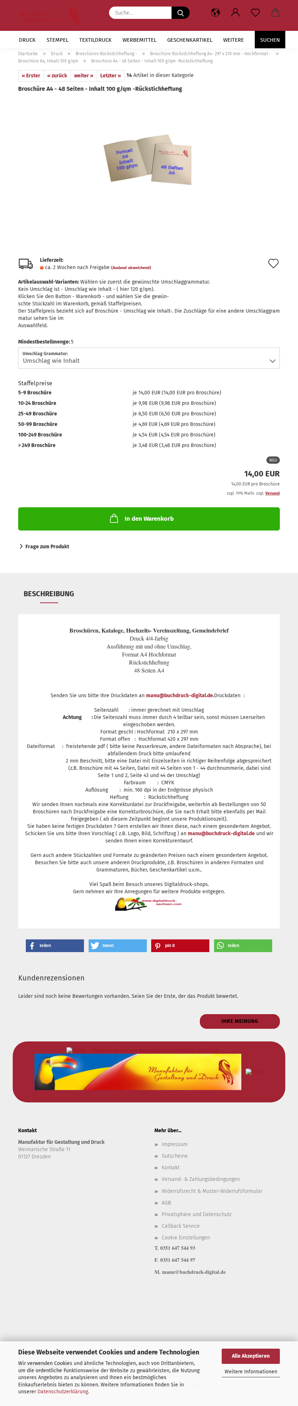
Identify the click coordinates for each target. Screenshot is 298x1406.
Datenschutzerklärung (62, 1392)
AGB (166, 1203)
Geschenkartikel (189, 40)
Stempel (57, 40)
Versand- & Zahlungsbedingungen (201, 1179)
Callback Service (181, 1226)
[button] (235, 12)
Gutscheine (175, 1156)
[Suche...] (181, 13)
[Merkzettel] (255, 12)
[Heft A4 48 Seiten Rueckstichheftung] (149, 148)
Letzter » (110, 76)
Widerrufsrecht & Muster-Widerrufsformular (212, 1191)
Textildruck (95, 40)
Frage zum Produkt (47, 547)
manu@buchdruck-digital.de (221, 833)
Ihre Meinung (239, 1021)
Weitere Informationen (251, 1372)
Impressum (175, 1144)
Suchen (270, 40)
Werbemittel (139, 40)
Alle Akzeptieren (251, 1356)
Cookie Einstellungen (186, 1238)
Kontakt (171, 1168)
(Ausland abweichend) (131, 267)
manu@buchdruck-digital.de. (180, 695)
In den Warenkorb (149, 519)
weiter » (83, 76)
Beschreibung (49, 593)
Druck (27, 40)
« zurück (57, 76)
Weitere (233, 40)
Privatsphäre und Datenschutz (196, 1214)
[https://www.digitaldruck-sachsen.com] (52, 15)
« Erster (31, 76)
